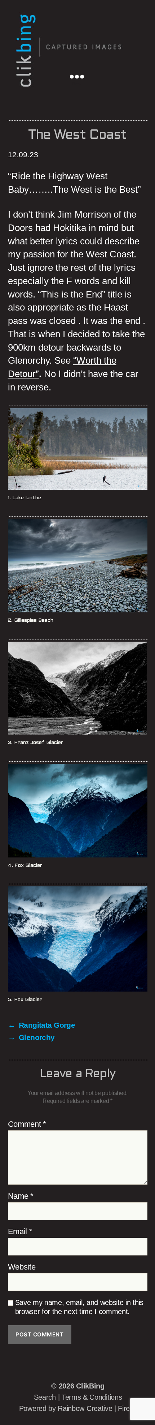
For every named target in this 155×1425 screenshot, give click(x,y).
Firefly (127, 1408)
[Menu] (82, 76)
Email (20, 1231)
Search (45, 1397)
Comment (27, 1124)
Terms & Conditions (92, 1397)
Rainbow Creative (86, 1408)
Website (22, 1267)
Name (21, 1196)
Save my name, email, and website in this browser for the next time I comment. (79, 1306)
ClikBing (90, 1386)
